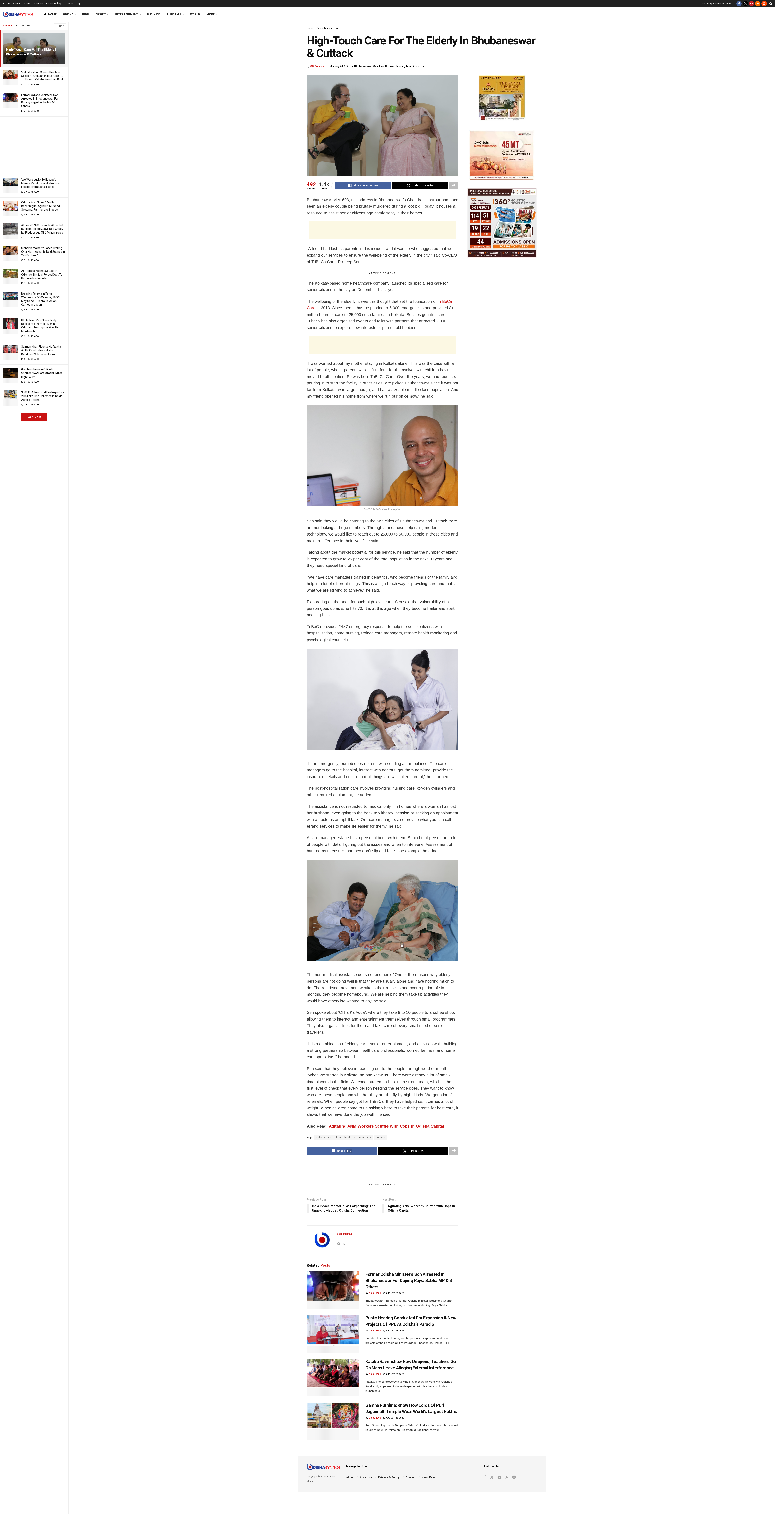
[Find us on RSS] (757, 3)
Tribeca (380, 1137)
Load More (34, 417)
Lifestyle (174, 14)
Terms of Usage (72, 3)
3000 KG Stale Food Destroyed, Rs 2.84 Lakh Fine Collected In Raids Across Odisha (42, 396)
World (195, 14)
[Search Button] (770, 3)
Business (154, 14)
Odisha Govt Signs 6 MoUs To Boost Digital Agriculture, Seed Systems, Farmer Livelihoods (40, 206)
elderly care (324, 1137)
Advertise (366, 1477)
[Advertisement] (34, 145)
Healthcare (386, 66)
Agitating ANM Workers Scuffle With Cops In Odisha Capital (386, 1126)
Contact (38, 3)
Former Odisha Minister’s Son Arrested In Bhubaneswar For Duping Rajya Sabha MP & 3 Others (408, 1280)
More (210, 14)
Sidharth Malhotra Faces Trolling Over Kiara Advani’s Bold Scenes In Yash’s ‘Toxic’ (43, 251)
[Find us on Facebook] (739, 3)
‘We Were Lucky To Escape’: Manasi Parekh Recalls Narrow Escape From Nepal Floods (40, 183)
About (350, 1477)
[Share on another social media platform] (453, 185)
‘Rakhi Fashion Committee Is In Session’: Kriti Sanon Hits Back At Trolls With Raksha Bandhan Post (42, 75)
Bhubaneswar (331, 28)
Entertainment (126, 14)
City (319, 28)
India (86, 14)
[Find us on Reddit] (764, 3)
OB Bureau (317, 66)
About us (17, 3)
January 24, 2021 (340, 66)
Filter (59, 26)
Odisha (68, 14)
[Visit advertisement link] (502, 98)
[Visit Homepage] (18, 14)
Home (6, 3)
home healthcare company (353, 1137)
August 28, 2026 (394, 1293)
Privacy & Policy (388, 1477)
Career (28, 3)
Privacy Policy (53, 3)
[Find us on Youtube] (751, 3)
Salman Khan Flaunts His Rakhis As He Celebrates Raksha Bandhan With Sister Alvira (41, 350)
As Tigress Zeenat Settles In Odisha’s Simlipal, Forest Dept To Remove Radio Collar (41, 274)
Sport (101, 14)
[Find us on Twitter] (745, 3)
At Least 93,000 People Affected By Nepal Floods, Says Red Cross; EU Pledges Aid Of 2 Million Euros (42, 229)
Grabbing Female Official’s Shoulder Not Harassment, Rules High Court (41, 373)
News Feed (429, 1477)
